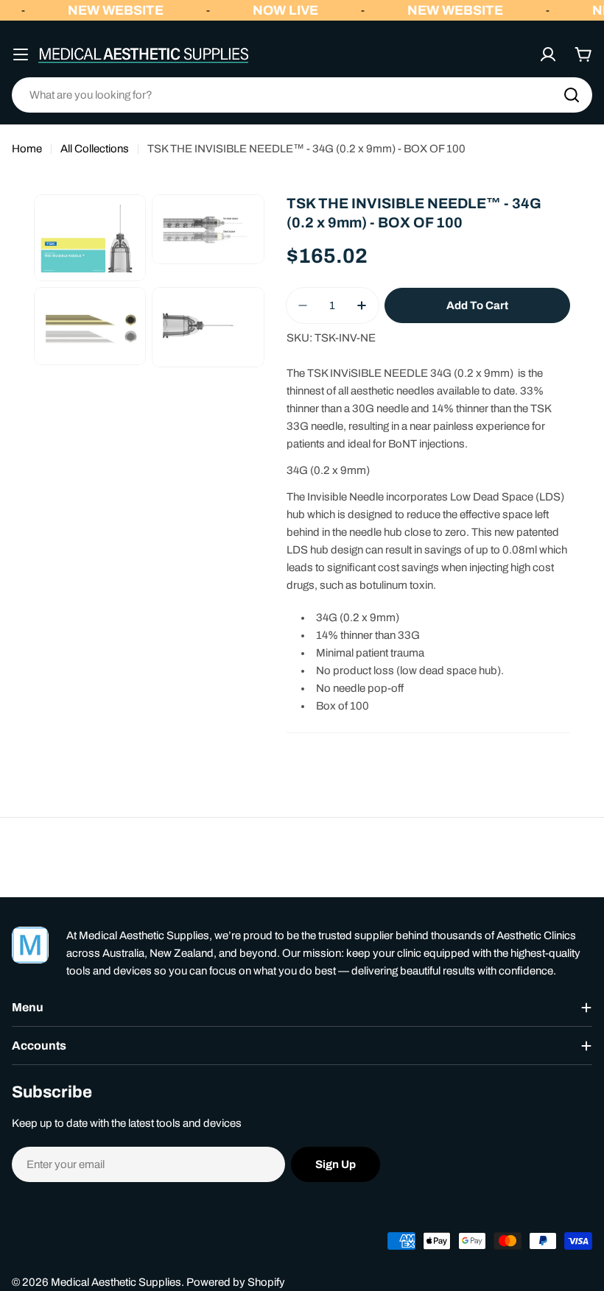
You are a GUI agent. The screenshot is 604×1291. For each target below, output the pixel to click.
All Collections (94, 149)
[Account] (548, 54)
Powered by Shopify (235, 1282)
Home (27, 149)
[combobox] (302, 95)
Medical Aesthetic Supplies (116, 1282)
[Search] (571, 95)
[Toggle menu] (20, 54)
